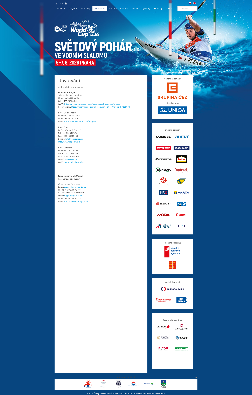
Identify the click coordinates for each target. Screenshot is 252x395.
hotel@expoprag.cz (74, 139)
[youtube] (61, 3)
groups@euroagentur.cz (75, 187)
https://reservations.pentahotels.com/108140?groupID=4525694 (100, 107)
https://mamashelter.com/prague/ (80, 121)
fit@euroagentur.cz (73, 196)
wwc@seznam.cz (72, 159)
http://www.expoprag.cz (69, 142)
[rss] (66, 3)
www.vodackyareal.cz (74, 162)
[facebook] (57, 3)
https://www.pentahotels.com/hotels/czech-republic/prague (92, 104)
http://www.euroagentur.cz (76, 201)
